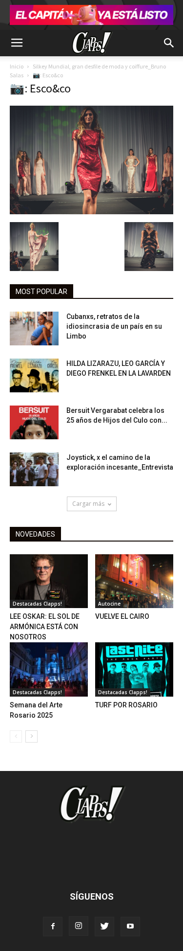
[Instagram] (78, 926)
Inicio (16, 66)
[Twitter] (104, 926)
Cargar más (88, 503)
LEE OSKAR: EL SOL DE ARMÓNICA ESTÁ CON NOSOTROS (45, 626)
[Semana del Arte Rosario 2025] (49, 669)
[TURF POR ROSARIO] (134, 669)
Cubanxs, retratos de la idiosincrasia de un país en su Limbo (114, 326)
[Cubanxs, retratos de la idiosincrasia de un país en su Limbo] (34, 328)
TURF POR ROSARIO (126, 705)
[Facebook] (52, 926)
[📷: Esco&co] (91, 211)
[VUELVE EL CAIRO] (134, 581)
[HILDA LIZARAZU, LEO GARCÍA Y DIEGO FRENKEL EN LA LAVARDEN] (34, 375)
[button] (169, 43)
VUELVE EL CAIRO (122, 616)
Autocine (109, 603)
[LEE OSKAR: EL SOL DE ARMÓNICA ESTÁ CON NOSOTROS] (49, 581)
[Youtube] (130, 926)
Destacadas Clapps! (37, 603)
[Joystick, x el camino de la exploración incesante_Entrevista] (34, 469)
